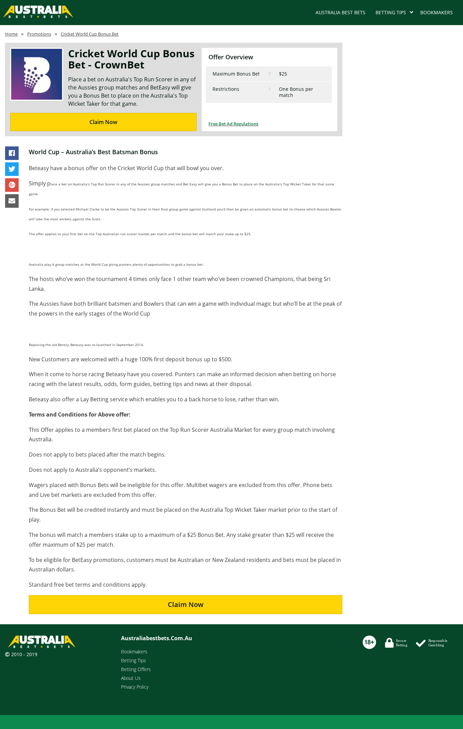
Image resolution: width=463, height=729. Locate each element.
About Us (131, 678)
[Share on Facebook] (12, 153)
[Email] (12, 201)
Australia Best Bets (340, 12)
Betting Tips (391, 12)
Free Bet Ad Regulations (233, 124)
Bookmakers (436, 12)
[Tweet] (12, 169)
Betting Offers (136, 669)
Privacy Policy (134, 687)
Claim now (185, 604)
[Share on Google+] (12, 185)
